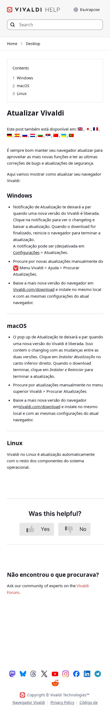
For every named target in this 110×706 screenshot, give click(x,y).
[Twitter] (44, 673)
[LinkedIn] (87, 673)
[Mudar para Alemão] (9, 136)
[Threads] (33, 673)
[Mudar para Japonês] (87, 129)
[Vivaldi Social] (12, 673)
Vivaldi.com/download (33, 289)
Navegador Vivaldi (29, 702)
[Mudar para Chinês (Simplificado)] (55, 136)
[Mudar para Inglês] (80, 129)
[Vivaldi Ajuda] (33, 9)
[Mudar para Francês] (95, 129)
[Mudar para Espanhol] (17, 136)
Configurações (26, 252)
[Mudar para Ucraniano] (63, 136)
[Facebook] (76, 673)
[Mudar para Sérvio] (48, 136)
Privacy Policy (62, 702)
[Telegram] (98, 673)
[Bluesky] (23, 673)
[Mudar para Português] (71, 136)
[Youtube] (55, 673)
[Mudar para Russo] (24, 136)
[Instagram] (65, 673)
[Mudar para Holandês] (32, 136)
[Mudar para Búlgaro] (40, 136)
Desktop (33, 43)
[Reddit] (55, 683)
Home (12, 43)
